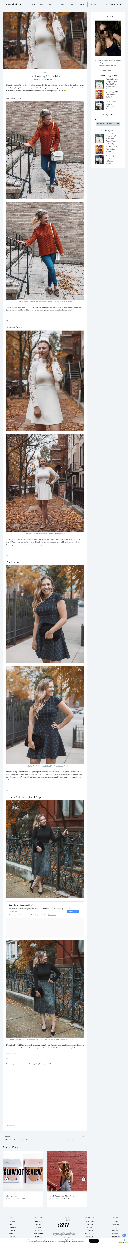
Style (42, 4)
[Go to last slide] (7, 1179)
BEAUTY (38, 1228)
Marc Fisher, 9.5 (63, 1039)
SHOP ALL (38, 1237)
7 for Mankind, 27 (43, 301)
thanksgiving (10, 1125)
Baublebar (60, 766)
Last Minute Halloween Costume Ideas (16, 1138)
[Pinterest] (109, 4)
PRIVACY (115, 1231)
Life (33, 4)
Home (62, 4)
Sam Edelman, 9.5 (44, 533)
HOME (38, 1225)
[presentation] (23, 1171)
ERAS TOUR (90, 1222)
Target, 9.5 (56, 301)
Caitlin (39, 79)
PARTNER (115, 1234)
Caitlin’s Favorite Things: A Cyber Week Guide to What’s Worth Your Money (112, 84)
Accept (94, 1241)
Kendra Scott (77, 1039)
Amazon (63, 533)
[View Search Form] (123, 5)
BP (66, 301)
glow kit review (12, 1196)
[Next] (84, 1179)
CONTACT (111, 70)
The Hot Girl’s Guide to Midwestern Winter (111, 105)
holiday (93, 4)
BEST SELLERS (89, 1234)
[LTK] (120, 4)
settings (81, 1242)
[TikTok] (115, 4)
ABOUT (104, 70)
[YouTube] (112, 4)
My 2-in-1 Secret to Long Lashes (76, 1138)
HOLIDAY (38, 1231)
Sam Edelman (46, 766)
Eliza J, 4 (30, 766)
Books (51, 4)
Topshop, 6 (26, 301)
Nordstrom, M (33, 1039)
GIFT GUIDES (38, 1234)
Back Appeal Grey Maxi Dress (62, 1196)
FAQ (115, 1228)
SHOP (82, 4)
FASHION (38, 1222)
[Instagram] (106, 4)
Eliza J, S (32, 533)
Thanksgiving (34, 1064)
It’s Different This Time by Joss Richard (112, 94)
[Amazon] (117, 4)
